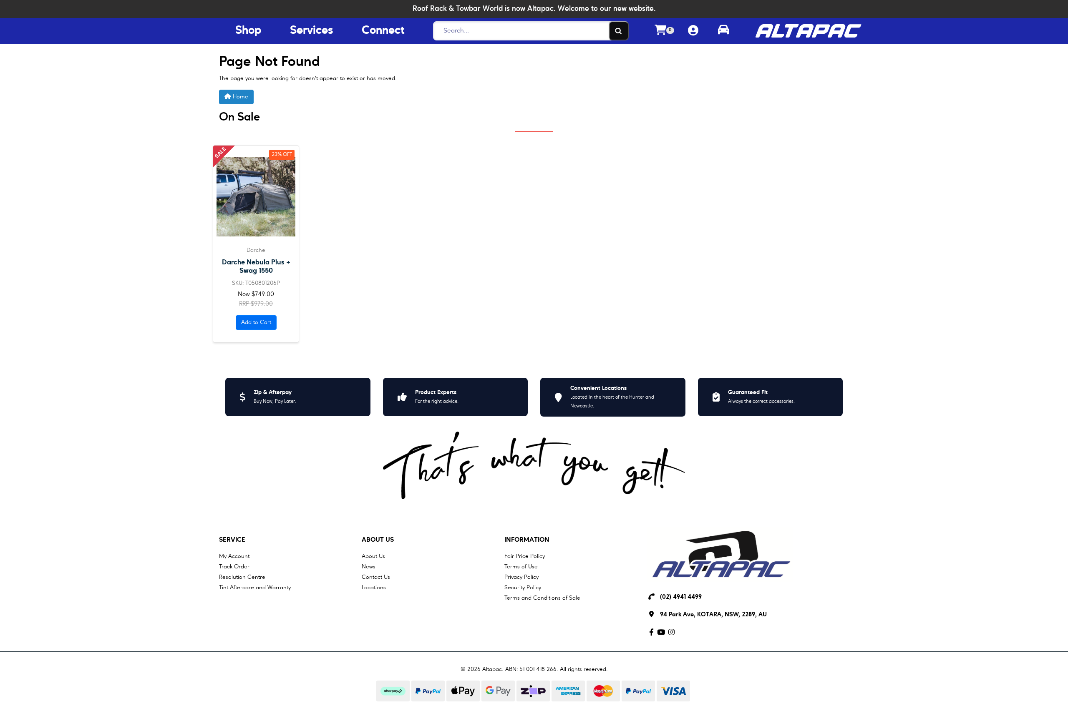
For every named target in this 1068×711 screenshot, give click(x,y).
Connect (383, 31)
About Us (378, 540)
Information (526, 540)
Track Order (234, 567)
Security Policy (522, 587)
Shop (248, 31)
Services (311, 31)
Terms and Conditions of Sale (542, 598)
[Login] (693, 31)
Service (232, 540)
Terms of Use (521, 567)
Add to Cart (256, 322)
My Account (234, 556)
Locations (374, 587)
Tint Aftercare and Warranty (255, 587)
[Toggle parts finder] (723, 31)
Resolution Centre (242, 577)
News (368, 567)
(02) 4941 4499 (681, 597)
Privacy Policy (521, 577)
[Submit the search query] (619, 30)
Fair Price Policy (524, 556)
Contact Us (376, 577)
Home (239, 97)
